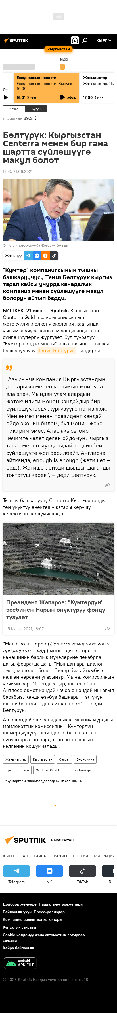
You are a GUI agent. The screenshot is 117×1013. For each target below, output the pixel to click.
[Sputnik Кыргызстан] (17, 42)
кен (26, 770)
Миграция (104, 855)
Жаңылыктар (15, 759)
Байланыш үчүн (17, 911)
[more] (107, 484)
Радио (60, 855)
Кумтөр (11, 770)
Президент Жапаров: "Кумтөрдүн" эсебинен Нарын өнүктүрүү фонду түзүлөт (55, 609)
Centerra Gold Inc (49, 770)
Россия (80, 855)
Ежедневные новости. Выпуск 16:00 (44, 86)
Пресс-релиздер (49, 911)
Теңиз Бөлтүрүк (56, 350)
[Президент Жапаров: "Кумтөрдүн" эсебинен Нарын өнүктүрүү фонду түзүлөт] (58, 559)
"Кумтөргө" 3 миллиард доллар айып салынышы (44, 781)
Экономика (85, 759)
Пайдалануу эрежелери (61, 904)
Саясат (64, 759)
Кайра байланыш (18, 947)
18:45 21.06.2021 (18, 171)
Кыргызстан (42, 759)
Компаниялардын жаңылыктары (32, 919)
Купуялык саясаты (19, 927)
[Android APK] (20, 963)
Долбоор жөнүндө (20, 904)
